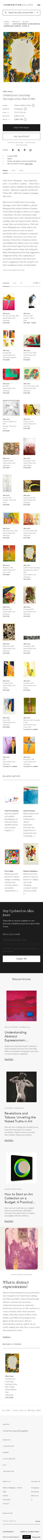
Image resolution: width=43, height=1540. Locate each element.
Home (6, 22)
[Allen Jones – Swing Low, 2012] (31, 408)
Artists (15, 22)
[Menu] (38, 5)
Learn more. (29, 164)
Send (37, 1521)
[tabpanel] (21, 225)
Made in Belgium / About (12, 1488)
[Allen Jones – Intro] (11, 745)
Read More (9, 1059)
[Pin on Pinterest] (24, 150)
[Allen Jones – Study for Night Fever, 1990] (11, 408)
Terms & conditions (29, 1532)
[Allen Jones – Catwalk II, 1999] (11, 668)
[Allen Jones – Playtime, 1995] (11, 595)
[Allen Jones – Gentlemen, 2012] (11, 446)
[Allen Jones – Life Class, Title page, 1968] (11, 301)
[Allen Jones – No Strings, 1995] (31, 595)
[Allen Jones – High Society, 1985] (11, 632)
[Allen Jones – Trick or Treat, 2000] (31, 338)
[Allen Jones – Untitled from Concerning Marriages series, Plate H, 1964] (31, 553)
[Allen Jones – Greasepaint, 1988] (31, 632)
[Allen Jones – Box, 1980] (11, 373)
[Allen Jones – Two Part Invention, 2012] (31, 373)
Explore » (7, 1337)
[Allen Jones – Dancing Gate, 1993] (31, 446)
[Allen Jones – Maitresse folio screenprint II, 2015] (31, 705)
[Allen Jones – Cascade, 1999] (11, 483)
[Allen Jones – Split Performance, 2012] (11, 518)
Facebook (35, 1492)
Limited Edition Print (22, 105)
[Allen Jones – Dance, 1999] (11, 705)
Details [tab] (5, 170)
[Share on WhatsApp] (30, 150)
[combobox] (21, 12)
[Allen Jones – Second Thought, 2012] (31, 518)
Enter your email (11, 934)
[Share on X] (19, 150)
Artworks (6, 1499)
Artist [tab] (13, 170)
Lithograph (18, 109)
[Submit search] (37, 13)
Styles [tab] (21, 170)
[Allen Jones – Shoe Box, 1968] (31, 301)
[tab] (6, 285)
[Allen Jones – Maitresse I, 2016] (11, 553)
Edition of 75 (19, 116)
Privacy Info (36, 1537)
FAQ (4, 1492)
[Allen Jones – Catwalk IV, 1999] (31, 668)
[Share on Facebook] (13, 150)
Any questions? (21, 136)
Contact (6, 1503)
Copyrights (8, 1532)
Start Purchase (21, 127)
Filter (35, 283)
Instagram (35, 1488)
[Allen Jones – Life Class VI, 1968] (31, 745)
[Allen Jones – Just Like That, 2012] (31, 483)
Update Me (21, 958)
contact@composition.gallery (15, 1431)
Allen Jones (8, 91)
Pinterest (34, 1495)
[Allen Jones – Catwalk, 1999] (11, 338)
